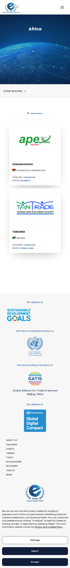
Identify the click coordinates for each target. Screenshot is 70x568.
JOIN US (10, 470)
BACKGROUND (14, 461)
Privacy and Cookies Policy (49, 526)
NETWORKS (12, 466)
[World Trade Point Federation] (11, 8)
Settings (35, 540)
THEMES (10, 453)
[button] (62, 7)
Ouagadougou (22, 164)
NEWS (9, 474)
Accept (35, 561)
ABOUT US (11, 440)
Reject (35, 551)
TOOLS (9, 457)
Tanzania (18, 231)
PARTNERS (11, 444)
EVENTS (10, 448)
